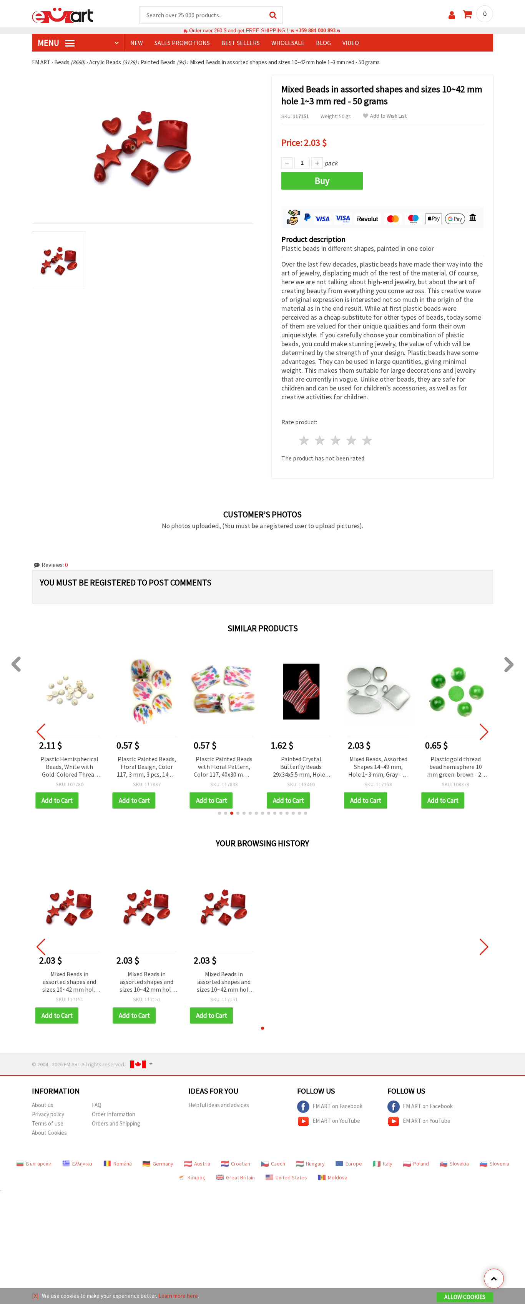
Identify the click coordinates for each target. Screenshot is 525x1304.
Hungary (315, 1163)
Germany (163, 1163)
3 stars (336, 440)
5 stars (367, 440)
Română (122, 1163)
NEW (136, 43)
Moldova (337, 1177)
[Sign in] (452, 15)
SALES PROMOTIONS (182, 43)
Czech (278, 1163)
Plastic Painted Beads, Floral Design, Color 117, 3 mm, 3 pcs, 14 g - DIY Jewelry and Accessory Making (146, 767)
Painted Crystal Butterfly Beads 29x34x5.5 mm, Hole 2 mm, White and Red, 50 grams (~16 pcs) (301, 767)
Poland (421, 1163)
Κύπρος (196, 1177)
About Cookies (49, 1132)
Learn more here (178, 1295)
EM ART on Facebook (337, 1106)
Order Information (113, 1114)
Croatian (240, 1163)
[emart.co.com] (62, 14)
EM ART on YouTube (336, 1120)
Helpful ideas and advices (218, 1105)
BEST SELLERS (240, 43)
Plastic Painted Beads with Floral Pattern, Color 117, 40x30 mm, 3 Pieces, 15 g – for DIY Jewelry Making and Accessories (224, 767)
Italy (387, 1163)
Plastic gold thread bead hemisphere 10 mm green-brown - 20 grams (455, 767)
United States (291, 1177)
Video (350, 43)
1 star (304, 440)
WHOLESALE (287, 43)
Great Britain (240, 1177)
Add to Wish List (388, 116)
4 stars (351, 440)
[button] (219, 813)
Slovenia (499, 1163)
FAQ (96, 1105)
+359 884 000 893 (316, 30)
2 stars (320, 440)
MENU (49, 42)
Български (39, 1163)
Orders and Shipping (116, 1123)
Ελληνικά (82, 1163)
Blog (323, 43)
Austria (202, 1163)
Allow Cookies (464, 1297)
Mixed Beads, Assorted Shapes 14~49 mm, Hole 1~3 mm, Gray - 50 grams (378, 767)
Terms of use (47, 1123)
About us (42, 1105)
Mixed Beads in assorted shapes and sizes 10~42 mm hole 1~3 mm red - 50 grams (69, 982)
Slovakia (459, 1163)
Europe (354, 1163)
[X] (35, 1295)
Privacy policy (48, 1114)
